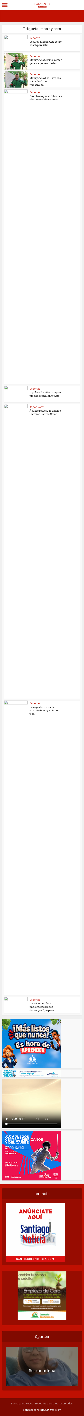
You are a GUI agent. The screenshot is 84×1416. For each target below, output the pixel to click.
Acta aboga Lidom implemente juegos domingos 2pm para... (42, 1007)
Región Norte (36, 407)
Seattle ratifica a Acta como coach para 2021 (45, 43)
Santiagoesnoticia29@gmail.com (42, 1409)
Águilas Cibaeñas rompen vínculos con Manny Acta (45, 394)
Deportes (34, 38)
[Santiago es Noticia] (42, 4)
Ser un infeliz (42, 1370)
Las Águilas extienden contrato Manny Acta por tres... (44, 710)
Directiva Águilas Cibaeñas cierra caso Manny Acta (45, 97)
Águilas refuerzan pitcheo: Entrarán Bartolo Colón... (45, 412)
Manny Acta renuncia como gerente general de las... (45, 61)
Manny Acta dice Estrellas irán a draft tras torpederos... (45, 81)
